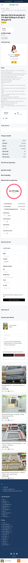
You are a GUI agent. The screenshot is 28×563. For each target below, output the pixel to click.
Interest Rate (6, 224)
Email (4, 280)
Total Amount (6, 212)
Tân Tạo (4, 541)
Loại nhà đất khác (6, 504)
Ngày (4, 253)
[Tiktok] (14, 554)
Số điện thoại (6, 274)
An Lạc (4, 522)
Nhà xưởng (5, 516)
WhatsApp (14, 358)
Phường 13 (5, 538)
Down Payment (6, 218)
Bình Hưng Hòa (6, 524)
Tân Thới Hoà (5, 544)
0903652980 (15, 58)
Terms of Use (20, 351)
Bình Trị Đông (5, 529)
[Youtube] (17, 554)
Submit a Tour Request (14, 299)
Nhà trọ (4, 514)
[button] (2, 4)
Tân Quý (4, 539)
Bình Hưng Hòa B (6, 527)
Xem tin (10, 326)
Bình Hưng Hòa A (6, 526)
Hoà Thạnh (5, 534)
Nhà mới (23, 396)
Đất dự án (5, 501)
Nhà (3, 8)
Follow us (14, 556)
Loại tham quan (6, 248)
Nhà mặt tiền (5, 509)
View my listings (14, 56)
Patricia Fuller (11, 54)
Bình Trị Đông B (6, 533)
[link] (14, 375)
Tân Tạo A (5, 543)
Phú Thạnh (5, 536)
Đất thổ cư (5, 502)
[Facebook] (11, 554)
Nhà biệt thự (5, 506)
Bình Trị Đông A (6, 531)
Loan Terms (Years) (7, 230)
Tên (4, 269)
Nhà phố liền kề (6, 512)
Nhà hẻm (7, 8)
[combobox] (14, 250)
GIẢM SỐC (23, 367)
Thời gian (5, 258)
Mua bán (4, 22)
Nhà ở (4, 511)
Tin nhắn (5, 285)
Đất (3, 499)
